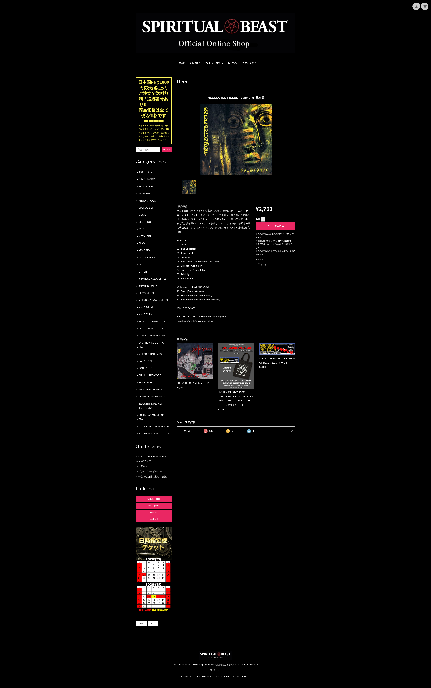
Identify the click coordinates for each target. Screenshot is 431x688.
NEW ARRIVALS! (147, 200)
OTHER (143, 271)
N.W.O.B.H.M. (146, 307)
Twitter (154, 512)
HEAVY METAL (147, 293)
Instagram (153, 505)
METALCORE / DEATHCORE (154, 426)
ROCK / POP (145, 382)
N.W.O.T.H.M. (146, 314)
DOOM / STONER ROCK (152, 396)
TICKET (143, 264)
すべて (187, 431)
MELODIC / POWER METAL (154, 300)
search (166, 149)
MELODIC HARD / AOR (151, 354)
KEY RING (144, 250)
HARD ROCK (146, 361)
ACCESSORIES (147, 257)
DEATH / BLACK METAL (151, 328)
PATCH (142, 229)
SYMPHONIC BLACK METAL (154, 433)
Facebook (154, 519)
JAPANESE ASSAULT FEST (153, 278)
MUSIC (142, 214)
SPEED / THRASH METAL (152, 321)
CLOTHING (145, 222)
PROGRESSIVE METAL (151, 389)
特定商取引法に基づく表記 (152, 476)
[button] (214, 63)
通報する (259, 259)
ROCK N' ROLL (147, 368)
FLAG (142, 243)
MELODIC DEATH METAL (152, 335)
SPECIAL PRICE (147, 186)
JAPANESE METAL (149, 285)
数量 (258, 219)
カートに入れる (275, 226)
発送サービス (146, 172)
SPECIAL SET (146, 207)
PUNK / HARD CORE (150, 375)
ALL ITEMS (145, 193)
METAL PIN (145, 236)
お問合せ (143, 466)
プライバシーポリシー (150, 471)
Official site (153, 499)
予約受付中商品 (147, 179)
